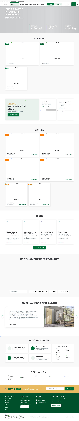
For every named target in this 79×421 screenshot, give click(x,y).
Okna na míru (52, 27)
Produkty (13, 4)
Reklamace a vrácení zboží (25, 404)
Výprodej (44, 101)
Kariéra (6, 405)
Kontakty (42, 4)
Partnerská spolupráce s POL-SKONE (65, 101)
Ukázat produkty (45, 106)
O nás (6, 407)
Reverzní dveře (63, 232)
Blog (6, 409)
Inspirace (7, 402)
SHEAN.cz (71, 416)
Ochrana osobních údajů (25, 400)
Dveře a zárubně (36, 27)
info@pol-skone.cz (21, 1)
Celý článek (9, 242)
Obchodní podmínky (24, 398)
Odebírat (69, 388)
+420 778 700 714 (13, 1)
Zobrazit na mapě (56, 405)
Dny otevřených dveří (47, 232)
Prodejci (26, 4)
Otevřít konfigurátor (13, 114)
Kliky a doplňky (70, 27)
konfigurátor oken (17, 106)
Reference (22, 4)
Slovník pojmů (8, 398)
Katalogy (38, 4)
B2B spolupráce (32, 4)
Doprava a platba (23, 402)
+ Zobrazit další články (39, 247)
